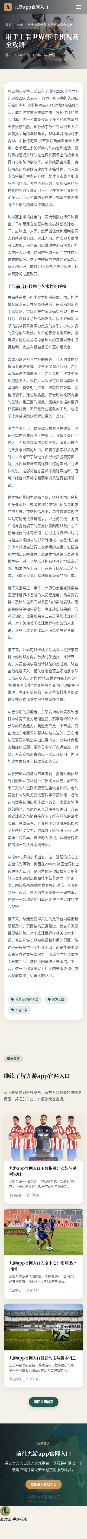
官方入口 (58, 999)
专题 (20, 25)
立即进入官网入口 (44, 1484)
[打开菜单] (78, 7)
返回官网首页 (43, 1402)
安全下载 (21, 1010)
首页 (9, 25)
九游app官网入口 (26, 999)
